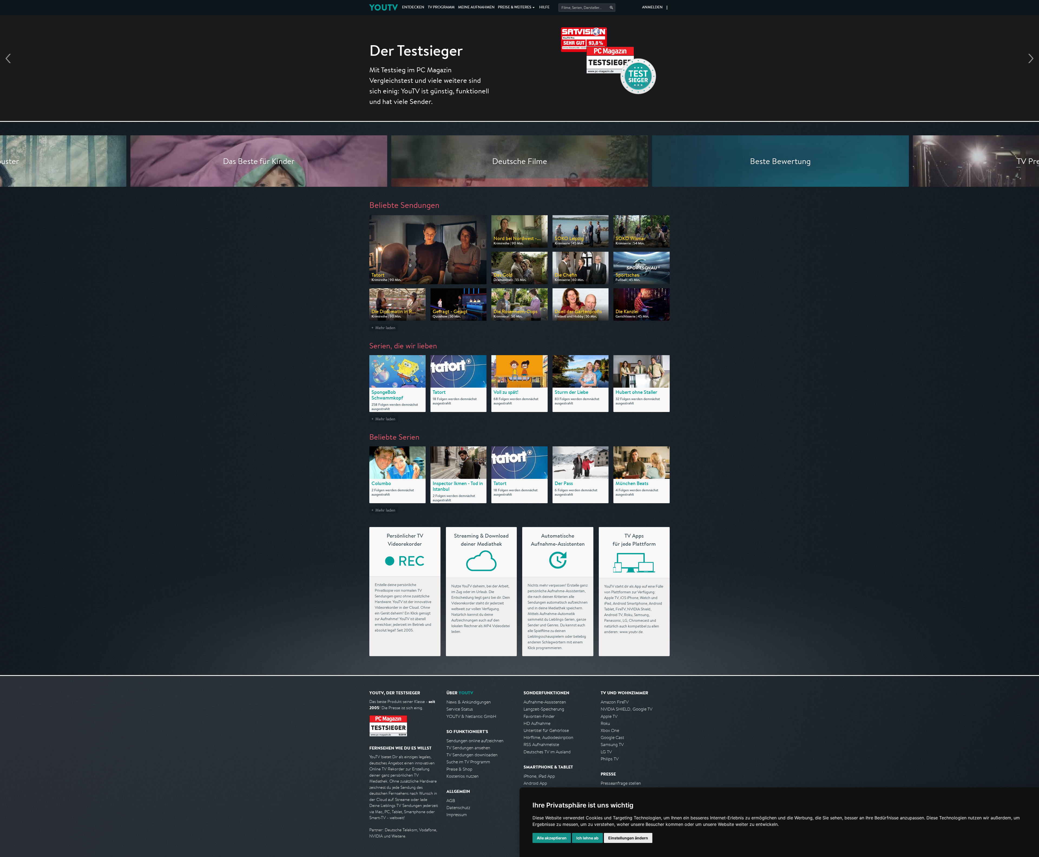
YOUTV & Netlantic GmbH (471, 716)
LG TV (606, 752)
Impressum (456, 814)
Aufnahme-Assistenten (545, 702)
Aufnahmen (476, 7)
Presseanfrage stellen (621, 783)
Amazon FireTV (615, 702)
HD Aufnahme (537, 723)
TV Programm (441, 7)
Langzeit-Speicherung (544, 709)
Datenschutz (458, 807)
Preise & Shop (459, 769)
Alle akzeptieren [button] (552, 838)
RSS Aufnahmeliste (541, 744)
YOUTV (383, 7)
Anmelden (652, 7)
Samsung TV (612, 744)
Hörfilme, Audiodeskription (548, 737)
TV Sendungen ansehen (468, 748)
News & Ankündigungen (468, 702)
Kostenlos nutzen (462, 776)
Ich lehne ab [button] (587, 838)
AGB (450, 800)
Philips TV (610, 759)
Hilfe (544, 7)
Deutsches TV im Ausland (547, 752)
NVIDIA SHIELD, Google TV (626, 709)
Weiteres (514, 7)
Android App (535, 783)
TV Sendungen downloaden (472, 755)
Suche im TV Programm (468, 762)
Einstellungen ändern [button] (628, 838)
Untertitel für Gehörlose (546, 730)
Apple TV (609, 716)
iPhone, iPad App (539, 776)
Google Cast (612, 737)
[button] (667, 7)
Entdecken (413, 7)
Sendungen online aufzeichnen (475, 741)
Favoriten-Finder (539, 716)
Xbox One (610, 730)
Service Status (459, 709)
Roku (605, 723)
